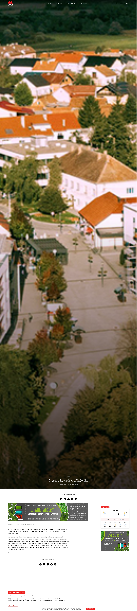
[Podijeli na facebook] (61, 499)
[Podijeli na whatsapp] (72, 499)
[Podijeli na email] (68, 499)
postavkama (78, 609)
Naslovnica (11, 524)
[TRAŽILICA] (116, 3)
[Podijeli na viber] (76, 499)
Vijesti (68, 476)
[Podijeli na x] (65, 499)
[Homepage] (10, 3)
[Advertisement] (48, 578)
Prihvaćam (90, 608)
